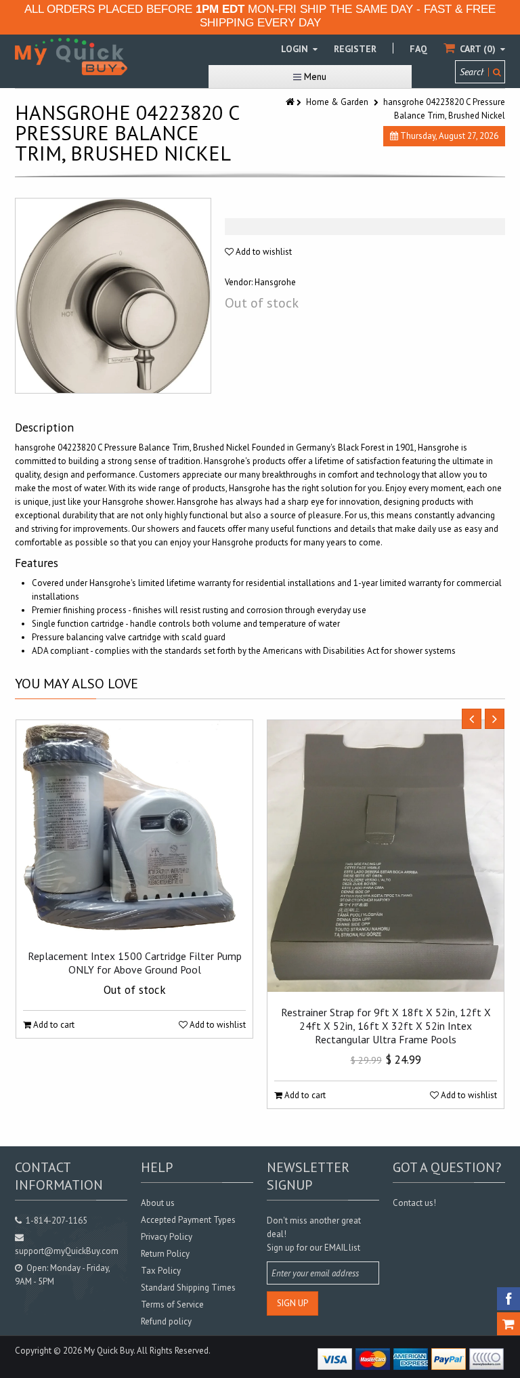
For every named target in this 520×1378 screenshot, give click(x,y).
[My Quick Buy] (71, 56)
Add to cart (52, 1024)
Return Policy (165, 1253)
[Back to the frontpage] (291, 102)
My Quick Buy (108, 1350)
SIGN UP (292, 1303)
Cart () (477, 49)
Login (296, 49)
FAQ (418, 49)
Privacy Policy (166, 1237)
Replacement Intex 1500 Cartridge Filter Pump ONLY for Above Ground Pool (135, 962)
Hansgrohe (275, 282)
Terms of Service (172, 1304)
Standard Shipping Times (188, 1287)
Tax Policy (161, 1270)
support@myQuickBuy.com (66, 1251)
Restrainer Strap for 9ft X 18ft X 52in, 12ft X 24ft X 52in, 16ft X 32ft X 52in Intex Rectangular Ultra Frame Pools (386, 1025)
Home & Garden (337, 102)
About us (158, 1203)
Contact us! (414, 1203)
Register (355, 49)
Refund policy (166, 1321)
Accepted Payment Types (188, 1220)
